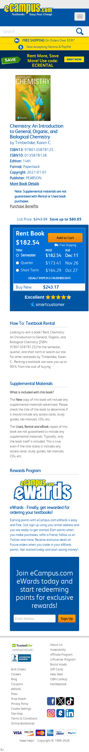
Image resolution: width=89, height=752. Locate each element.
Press (14, 694)
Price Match (18, 699)
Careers (16, 674)
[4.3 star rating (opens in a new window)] (58, 297)
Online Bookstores (23, 723)
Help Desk (56, 674)
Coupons (17, 684)
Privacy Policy (19, 704)
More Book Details (24, 183)
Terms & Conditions (24, 718)
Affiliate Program (61, 654)
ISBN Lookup (58, 679)
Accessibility (58, 649)
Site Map (17, 713)
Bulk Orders (18, 669)
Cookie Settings (21, 708)
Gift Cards (56, 669)
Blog (14, 679)
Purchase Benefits (24, 206)
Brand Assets (58, 664)
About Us (56, 645)
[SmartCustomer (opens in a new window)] (47, 305)
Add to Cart (65, 238)
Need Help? (27, 740)
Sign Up (67, 618)
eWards (16, 689)
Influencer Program (63, 659)
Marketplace (58, 684)
